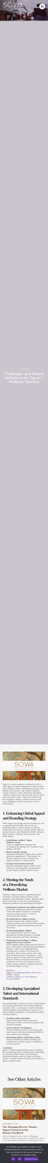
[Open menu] (42, 6)
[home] (13, 6)
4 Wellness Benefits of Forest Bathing (21, 977)
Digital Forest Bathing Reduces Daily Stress (23, 973)
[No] (44, 1153)
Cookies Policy (31, 1159)
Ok (13, 1159)
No (19, 1159)
